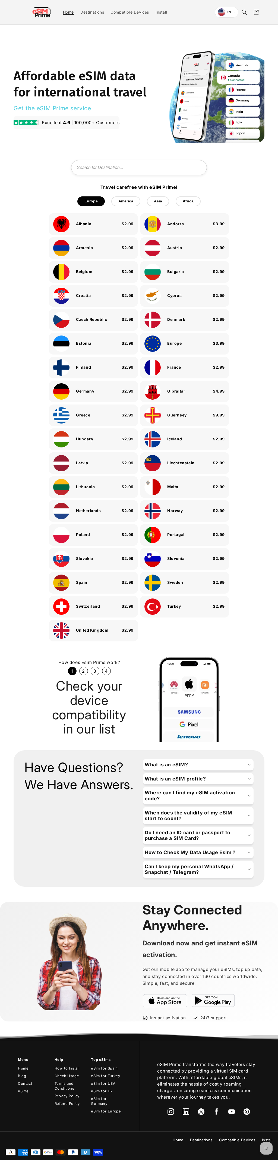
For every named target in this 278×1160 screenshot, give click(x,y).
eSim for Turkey (105, 1076)
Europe (91, 201)
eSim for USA (103, 1083)
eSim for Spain (104, 1068)
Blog (22, 1076)
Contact (25, 1083)
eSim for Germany (99, 1101)
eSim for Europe (106, 1111)
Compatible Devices (237, 1140)
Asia (158, 201)
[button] (244, 12)
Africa (188, 201)
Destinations (201, 1140)
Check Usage (67, 1076)
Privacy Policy (67, 1096)
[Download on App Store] (165, 1000)
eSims (23, 1091)
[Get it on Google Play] (213, 1000)
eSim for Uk (102, 1091)
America (125, 201)
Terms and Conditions (64, 1085)
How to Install (67, 1068)
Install (267, 1140)
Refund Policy (67, 1103)
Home (23, 1068)
